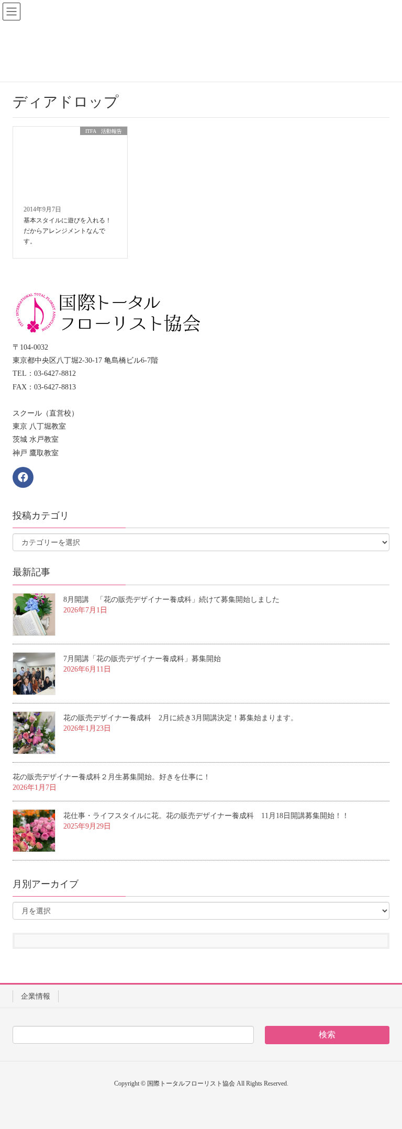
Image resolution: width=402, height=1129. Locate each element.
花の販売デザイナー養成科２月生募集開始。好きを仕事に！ (111, 777)
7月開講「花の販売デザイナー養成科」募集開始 (142, 659)
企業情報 (35, 996)
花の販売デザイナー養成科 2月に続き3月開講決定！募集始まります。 (180, 718)
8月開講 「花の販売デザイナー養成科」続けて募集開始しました (171, 599)
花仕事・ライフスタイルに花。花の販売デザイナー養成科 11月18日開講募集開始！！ (206, 816)
